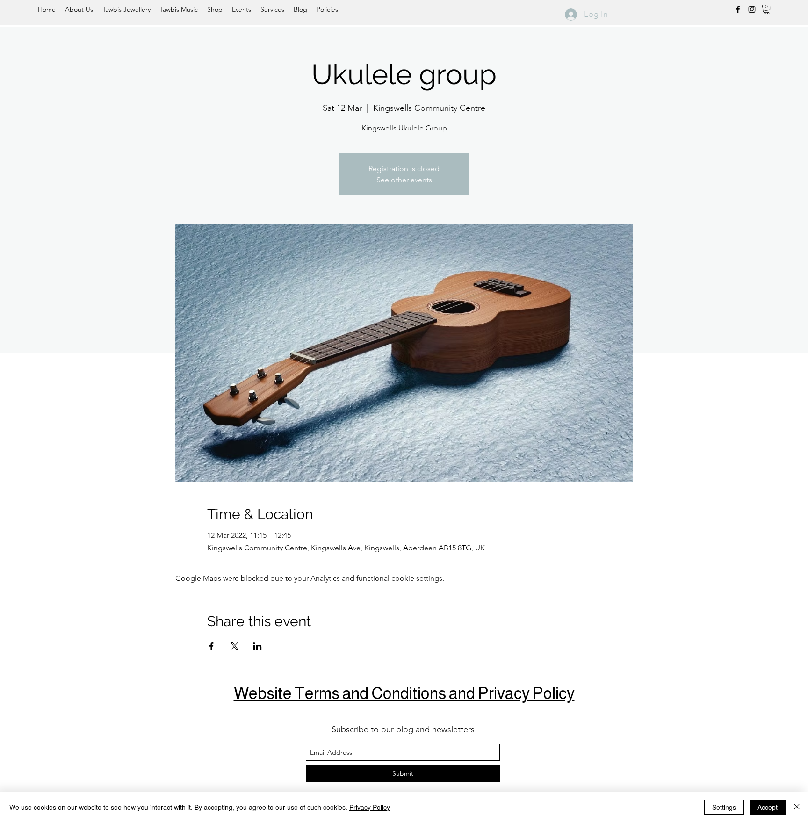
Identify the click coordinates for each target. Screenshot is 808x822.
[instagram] (752, 9)
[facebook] (738, 9)
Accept (768, 807)
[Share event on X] (234, 646)
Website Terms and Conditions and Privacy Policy (404, 693)
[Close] (796, 807)
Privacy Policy (369, 807)
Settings (724, 807)
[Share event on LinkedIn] (257, 646)
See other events (404, 179)
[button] (766, 9)
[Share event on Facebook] (211, 646)
